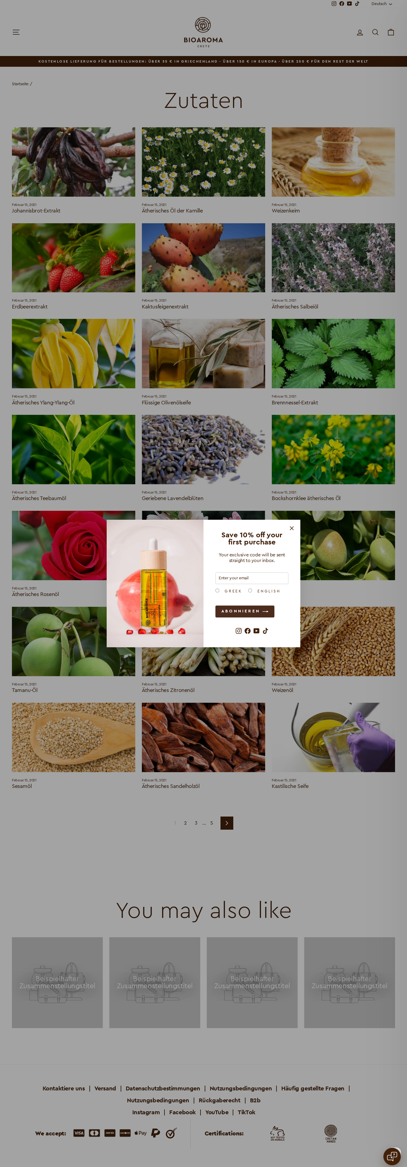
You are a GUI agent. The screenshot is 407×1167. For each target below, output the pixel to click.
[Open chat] (392, 1157)
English (268, 591)
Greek (232, 591)
